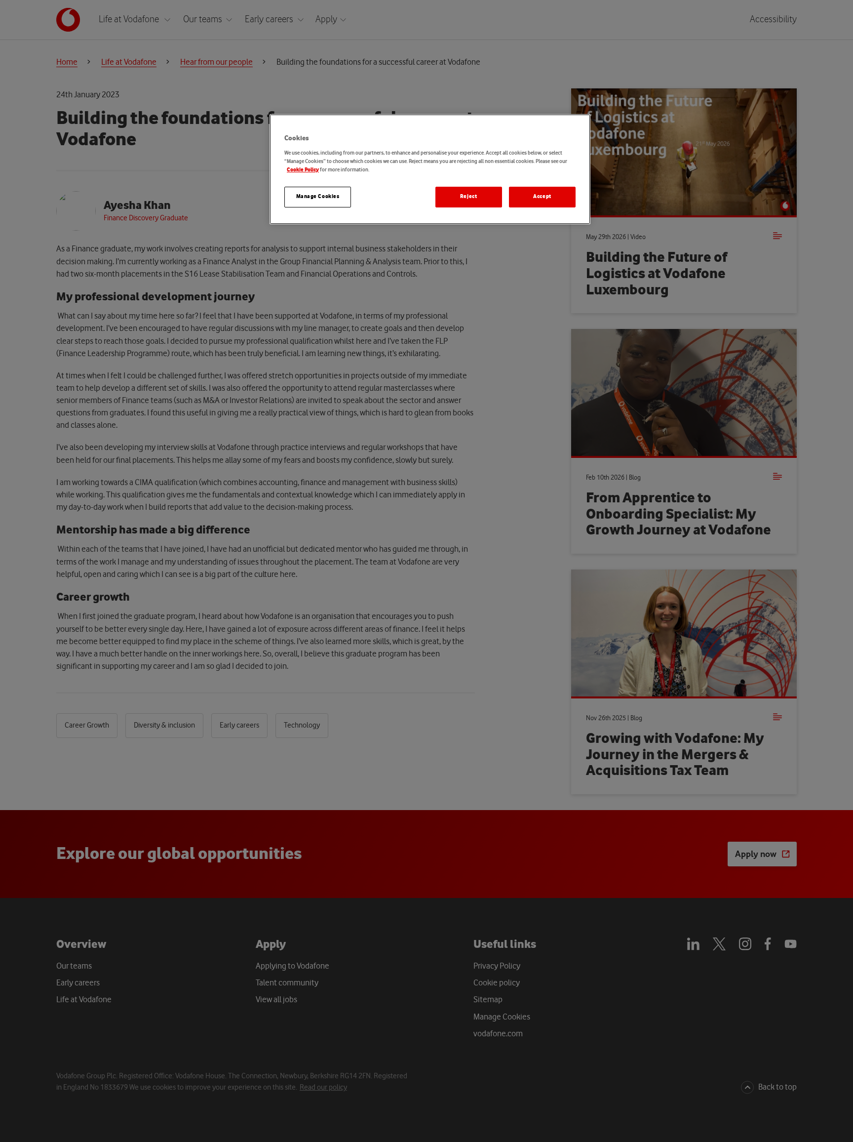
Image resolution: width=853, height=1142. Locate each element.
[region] (430, 169)
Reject (468, 197)
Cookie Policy (303, 170)
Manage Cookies (318, 197)
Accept (542, 197)
